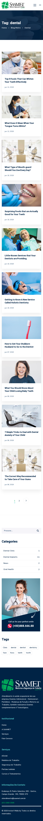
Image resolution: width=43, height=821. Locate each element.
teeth (20, 653)
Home (4, 28)
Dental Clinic (21, 550)
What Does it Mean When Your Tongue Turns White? (19, 125)
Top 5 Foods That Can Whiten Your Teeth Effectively (19, 80)
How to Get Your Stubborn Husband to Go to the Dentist (19, 345)
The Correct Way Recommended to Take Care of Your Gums (20, 478)
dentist (23, 647)
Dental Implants (21, 557)
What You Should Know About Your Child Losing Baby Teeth (19, 389)
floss (12, 653)
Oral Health (21, 569)
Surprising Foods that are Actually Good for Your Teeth (21, 213)
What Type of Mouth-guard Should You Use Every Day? (18, 169)
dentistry (33, 647)
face (5, 653)
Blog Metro (16, 28)
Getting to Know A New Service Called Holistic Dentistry (20, 301)
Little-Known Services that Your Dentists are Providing (20, 257)
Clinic (5, 647)
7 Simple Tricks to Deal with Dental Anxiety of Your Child (21, 434)
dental (13, 647)
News (21, 563)
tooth (28, 653)
